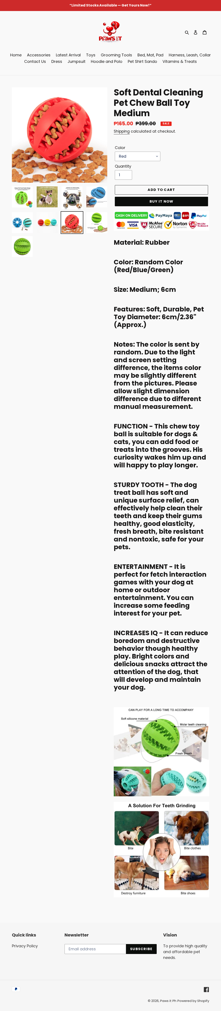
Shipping (122, 131)
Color (120, 147)
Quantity (123, 166)
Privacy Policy (25, 946)
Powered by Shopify (193, 1000)
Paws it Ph (168, 1000)
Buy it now (162, 201)
